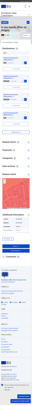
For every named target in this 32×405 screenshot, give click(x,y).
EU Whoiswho (5, 347)
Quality (15, 246)
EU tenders (4, 341)
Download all (15, 132)
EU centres (16, 380)
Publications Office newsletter (9, 330)
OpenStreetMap (16, 208)
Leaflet (10, 208)
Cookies (3, 316)
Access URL (17, 68)
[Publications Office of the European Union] (15, 274)
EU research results (6, 344)
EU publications (5, 349)
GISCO (27, 208)
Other (4, 304)
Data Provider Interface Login (9, 352)
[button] (26, 1)
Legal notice (4, 313)
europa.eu (14, 366)
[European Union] (15, 362)
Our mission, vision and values (9, 328)
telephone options (12, 376)
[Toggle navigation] (29, 15)
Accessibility (4, 318)
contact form (12, 378)
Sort (4, 53)
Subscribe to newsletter (7, 293)
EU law (3, 339)
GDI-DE (7, 35)
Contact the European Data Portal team (12, 291)
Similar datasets (15, 250)
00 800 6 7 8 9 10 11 (11, 374)
